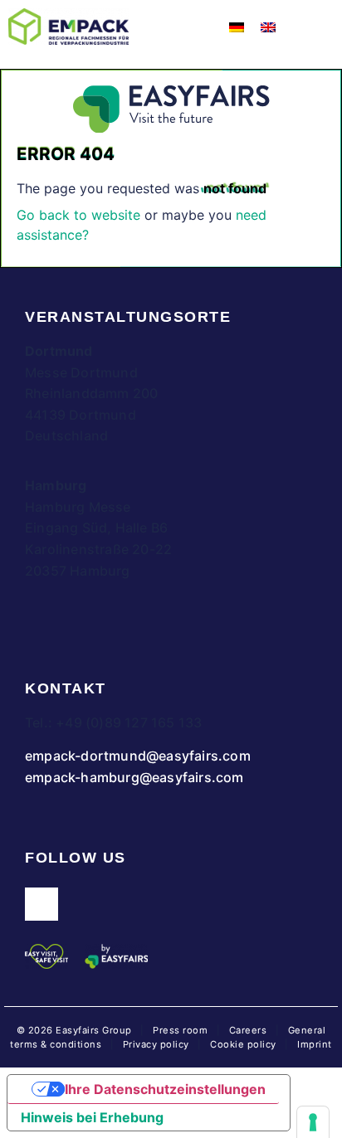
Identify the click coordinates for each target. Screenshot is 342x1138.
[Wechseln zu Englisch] (268, 26)
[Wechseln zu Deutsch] (236, 26)
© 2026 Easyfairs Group (74, 1030)
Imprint (314, 1044)
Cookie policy (243, 1044)
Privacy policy (156, 1044)
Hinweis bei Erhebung (92, 1117)
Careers (248, 1030)
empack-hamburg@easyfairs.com (134, 777)
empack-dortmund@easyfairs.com (138, 755)
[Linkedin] (41, 904)
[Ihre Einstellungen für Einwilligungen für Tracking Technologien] (313, 1122)
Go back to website (78, 215)
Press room (179, 1030)
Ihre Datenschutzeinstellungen (165, 1089)
